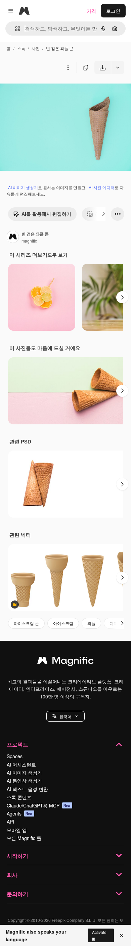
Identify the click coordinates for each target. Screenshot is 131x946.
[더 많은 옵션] (68, 67)
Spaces (15, 756)
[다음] (103, 214)
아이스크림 (63, 623)
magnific (29, 241)
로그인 (113, 10)
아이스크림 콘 (26, 623)
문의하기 (17, 894)
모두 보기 (57, 254)
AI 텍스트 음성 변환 (27, 789)
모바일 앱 (17, 830)
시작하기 (17, 855)
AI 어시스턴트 (21, 764)
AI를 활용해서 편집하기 (46, 213)
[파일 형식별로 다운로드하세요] (117, 67)
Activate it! (99, 935)
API (10, 821)
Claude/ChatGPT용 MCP (39, 805)
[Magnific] (65, 662)
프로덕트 (17, 744)
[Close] (121, 936)
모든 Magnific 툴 (24, 838)
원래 (39, 89)
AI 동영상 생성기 (24, 780)
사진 (36, 48)
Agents (20, 813)
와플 (91, 623)
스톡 (21, 48)
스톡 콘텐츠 (19, 797)
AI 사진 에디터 (102, 187)
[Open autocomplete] (15, 28)
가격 (91, 10)
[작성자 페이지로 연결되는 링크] (13, 237)
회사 (12, 875)
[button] (65, 716)
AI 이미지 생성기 (23, 187)
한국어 (65, 716)
